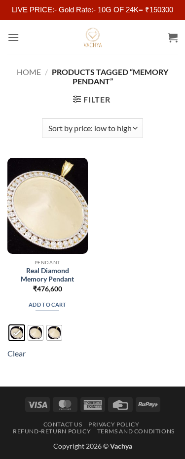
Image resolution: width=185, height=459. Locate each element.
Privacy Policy (114, 424)
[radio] (16, 332)
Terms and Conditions (136, 431)
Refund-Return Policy (52, 431)
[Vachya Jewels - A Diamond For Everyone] (92, 37)
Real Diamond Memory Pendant (47, 275)
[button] (13, 37)
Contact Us (62, 424)
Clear (16, 353)
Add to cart (48, 304)
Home (29, 71)
